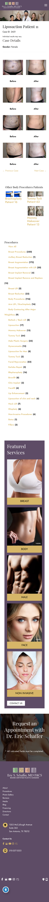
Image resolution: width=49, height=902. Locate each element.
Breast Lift (13, 288)
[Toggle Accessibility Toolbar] (6, 890)
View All (12, 246)
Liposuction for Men (17, 351)
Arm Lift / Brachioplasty (19, 304)
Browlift (12, 377)
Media (5, 801)
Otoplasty (12, 409)
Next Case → (40, 170)
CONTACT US (16, 703)
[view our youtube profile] (9, 844)
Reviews (6, 798)
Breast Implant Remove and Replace (25, 277)
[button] (16, 703)
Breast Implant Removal (19, 272)
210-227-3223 (15, 850)
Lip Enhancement (16, 393)
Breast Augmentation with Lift (22, 267)
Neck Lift (12, 403)
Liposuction (13, 325)
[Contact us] (43, 879)
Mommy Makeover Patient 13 (33, 221)
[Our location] (46, 879)
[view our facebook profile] (3, 844)
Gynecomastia (15, 346)
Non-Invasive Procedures (20, 414)
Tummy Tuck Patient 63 (34, 200)
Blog (4, 804)
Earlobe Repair (15, 367)
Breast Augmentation (18, 262)
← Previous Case (10, 170)
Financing (7, 808)
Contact (6, 814)
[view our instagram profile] (13, 844)
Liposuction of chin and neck (22, 398)
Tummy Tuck (14, 335)
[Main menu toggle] (45, 5)
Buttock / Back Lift (17, 319)
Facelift (11, 388)
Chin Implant (14, 382)
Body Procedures (16, 298)
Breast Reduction (16, 293)
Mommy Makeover (17, 330)
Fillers (11, 424)
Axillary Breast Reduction (20, 257)
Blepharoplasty (15, 372)
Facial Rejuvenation (17, 361)
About (5, 787)
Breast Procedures (17, 251)
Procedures (7, 791)
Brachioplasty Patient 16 (13, 200)
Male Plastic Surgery (18, 340)
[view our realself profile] (16, 844)
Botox (11, 419)
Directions (7, 811)
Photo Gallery (8, 794)
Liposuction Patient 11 (20, 26)
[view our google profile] (6, 844)
